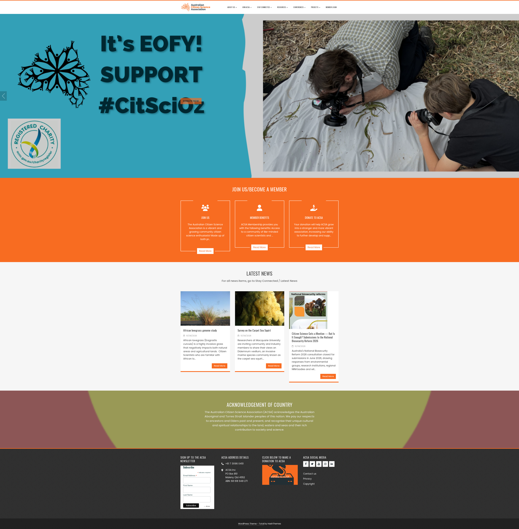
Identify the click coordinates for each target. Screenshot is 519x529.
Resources (281, 7)
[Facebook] (306, 464)
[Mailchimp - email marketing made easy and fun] (207, 506)
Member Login (331, 7)
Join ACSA (246, 7)
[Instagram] (325, 464)
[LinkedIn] (332, 464)
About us (231, 7)
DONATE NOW (191, 112)
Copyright (309, 483)
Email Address (190, 475)
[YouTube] (319, 464)
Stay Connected (263, 7)
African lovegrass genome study (200, 330)
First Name (188, 485)
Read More (205, 251)
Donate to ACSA (280, 476)
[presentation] (3, 96)
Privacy (307, 478)
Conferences (298, 7)
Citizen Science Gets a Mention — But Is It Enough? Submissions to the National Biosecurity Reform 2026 (313, 337)
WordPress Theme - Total (251, 523)
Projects (314, 7)
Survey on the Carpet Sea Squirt (254, 330)
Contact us (309, 473)
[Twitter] (312, 464)
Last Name (187, 495)
